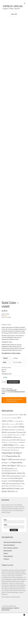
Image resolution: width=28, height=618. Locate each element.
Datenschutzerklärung (9, 545)
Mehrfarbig (10, 444)
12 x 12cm (13, 418)
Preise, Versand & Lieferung (11, 548)
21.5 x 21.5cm (12, 424)
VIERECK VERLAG (13, 6)
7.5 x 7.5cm (20, 414)
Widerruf (6, 553)
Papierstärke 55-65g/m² (19, 391)
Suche (14, 615)
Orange (16, 450)
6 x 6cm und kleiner (8, 415)
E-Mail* (5, 524)
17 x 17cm (16, 421)
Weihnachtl (20, 486)
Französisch (18, 435)
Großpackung (7, 440)
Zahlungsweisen (8, 550)
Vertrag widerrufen (8, 556)
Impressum (6, 559)
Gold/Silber (10, 437)
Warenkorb (21, 614)
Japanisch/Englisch (14, 442)
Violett (3, 393)
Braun (14, 430)
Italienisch (6, 442)
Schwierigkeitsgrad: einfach (10, 471)
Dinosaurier (5, 435)
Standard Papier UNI (11, 390)
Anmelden (13, 530)
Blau (8, 429)
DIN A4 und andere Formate (14, 432)
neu (19, 445)
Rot (5, 468)
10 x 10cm (5, 418)
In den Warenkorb (13, 382)
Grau (18, 437)
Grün (15, 440)
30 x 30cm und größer (12, 427)
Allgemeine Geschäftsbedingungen (12, 542)
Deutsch (20, 430)
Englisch (11, 435)
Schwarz (12, 468)
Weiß (14, 491)
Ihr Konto (4, 615)
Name (5, 519)
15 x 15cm (10, 391)
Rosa (23, 466)
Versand (5, 315)
